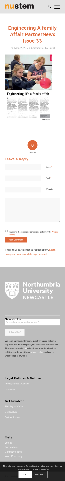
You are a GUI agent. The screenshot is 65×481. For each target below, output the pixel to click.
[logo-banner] (27, 6)
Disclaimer (10, 389)
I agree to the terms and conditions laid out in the (34, 233)
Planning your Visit (14, 406)
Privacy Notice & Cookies (17, 383)
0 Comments (36, 47)
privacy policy (36, 352)
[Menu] (55, 6)
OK (25, 474)
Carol (51, 47)
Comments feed (13, 451)
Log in (8, 442)
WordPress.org (13, 456)
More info (40, 474)
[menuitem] (47, 6)
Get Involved (11, 412)
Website (49, 189)
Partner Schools (12, 417)
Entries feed (11, 447)
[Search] (47, 6)
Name (49, 167)
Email (48, 178)
